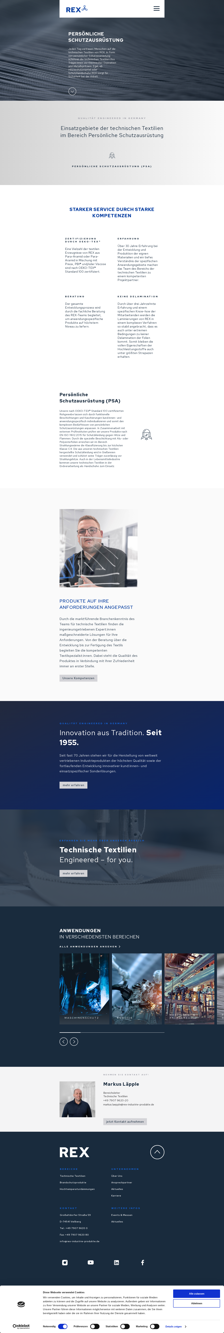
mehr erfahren (73, 785)
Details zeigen (173, 1326)
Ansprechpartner (121, 1182)
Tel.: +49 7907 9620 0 (74, 1228)
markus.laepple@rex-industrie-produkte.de (128, 1104)
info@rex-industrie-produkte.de (80, 1241)
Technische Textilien (72, 1175)
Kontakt (69, 1208)
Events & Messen (121, 1215)
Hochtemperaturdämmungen (77, 1189)
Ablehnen (196, 1303)
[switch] (95, 1326)
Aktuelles (117, 1189)
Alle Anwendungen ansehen (88, 946)
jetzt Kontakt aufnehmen (125, 1121)
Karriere (116, 1195)
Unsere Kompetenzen (78, 678)
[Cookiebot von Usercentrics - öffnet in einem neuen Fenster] (21, 1326)
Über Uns (116, 1175)
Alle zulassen (196, 1293)
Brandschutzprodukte (73, 1182)
